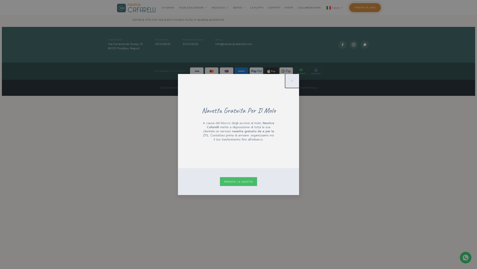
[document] (238, 134)
